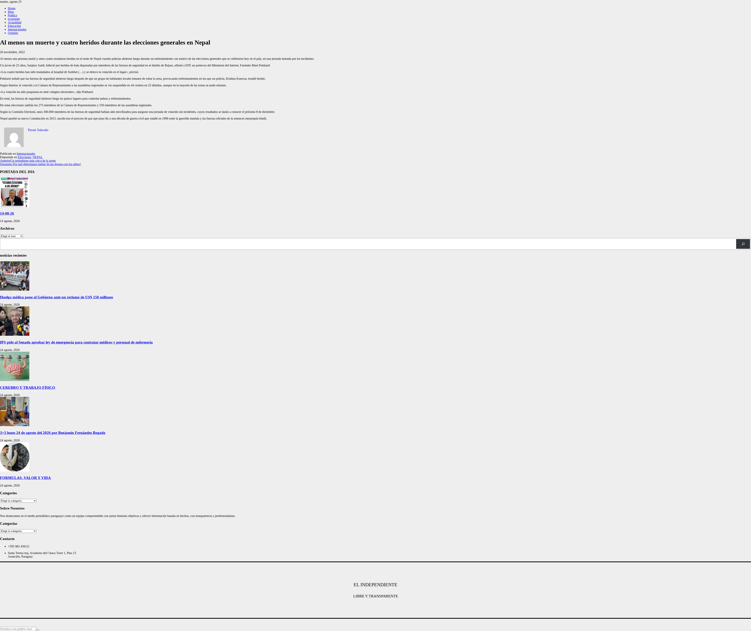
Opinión (13, 33)
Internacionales (17, 29)
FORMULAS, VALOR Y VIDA (25, 478)
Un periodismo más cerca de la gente (28, 160)
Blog (11, 11)
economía (14, 19)
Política (12, 15)
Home (11, 8)
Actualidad (14, 22)
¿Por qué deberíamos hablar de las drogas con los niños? (40, 164)
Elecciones (24, 157)
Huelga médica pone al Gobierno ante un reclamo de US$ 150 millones (56, 297)
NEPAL (38, 157)
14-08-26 (7, 213)
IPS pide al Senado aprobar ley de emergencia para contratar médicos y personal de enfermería (76, 342)
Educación (14, 26)
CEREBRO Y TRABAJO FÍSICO (27, 388)
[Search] (743, 244)
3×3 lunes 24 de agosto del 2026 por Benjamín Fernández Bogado (52, 433)
